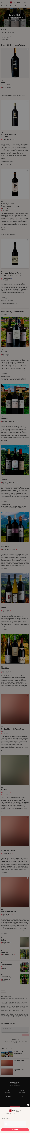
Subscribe (15, 1129)
